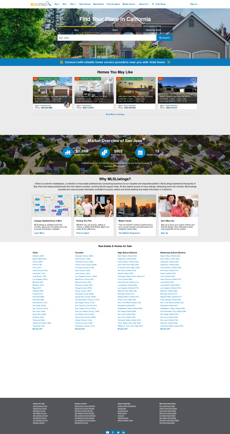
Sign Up (164, 233)
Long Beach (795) (39, 276)
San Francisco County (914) (86, 305)
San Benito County (40, 418)
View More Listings (115, 114)
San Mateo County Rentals (84, 413)
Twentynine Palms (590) (42, 323)
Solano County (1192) (83, 320)
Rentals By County (81, 423)
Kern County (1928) (82, 270)
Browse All (37, 328)
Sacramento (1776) (40, 302)
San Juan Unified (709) (126, 317)
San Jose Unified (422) (126, 314)
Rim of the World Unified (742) (129, 302)
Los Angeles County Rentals (85, 420)
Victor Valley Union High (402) (129, 323)
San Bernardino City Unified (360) (173, 311)
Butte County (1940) (83, 258)
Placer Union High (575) (127, 299)
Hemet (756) (37, 264)
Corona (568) (37, 261)
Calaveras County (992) (84, 261)
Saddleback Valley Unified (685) (130, 308)
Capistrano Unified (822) (127, 258)
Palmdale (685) (38, 296)
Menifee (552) (38, 282)
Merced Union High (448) (127, 291)
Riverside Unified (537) (126, 305)
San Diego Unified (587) (169, 314)
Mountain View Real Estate (169, 420)
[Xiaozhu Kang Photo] (67, 103)
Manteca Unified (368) (168, 291)
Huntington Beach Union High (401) (131, 276)
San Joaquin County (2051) (85, 308)
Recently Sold (153, 30)
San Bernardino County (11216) (87, 299)
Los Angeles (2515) (40, 279)
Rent (72, 4)
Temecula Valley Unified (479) (129, 320)
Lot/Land (121, 415)
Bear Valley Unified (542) (127, 256)
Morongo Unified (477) (126, 293)
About (143, 4)
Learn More (39, 233)
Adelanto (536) (38, 256)
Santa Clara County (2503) (85, 317)
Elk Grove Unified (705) (127, 270)
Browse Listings (38, 423)
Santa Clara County (40, 406)
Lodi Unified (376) (167, 282)
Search (166, 37)
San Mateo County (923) (84, 314)
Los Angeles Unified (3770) (128, 288)
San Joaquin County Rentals (85, 415)
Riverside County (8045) (84, 293)
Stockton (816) (38, 317)
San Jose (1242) (39, 311)
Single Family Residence (127, 406)
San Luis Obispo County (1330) (87, 311)
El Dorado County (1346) (84, 267)
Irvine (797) (37, 267)
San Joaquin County (40, 415)
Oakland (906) (38, 291)
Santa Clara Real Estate (168, 408)
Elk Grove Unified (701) (169, 270)
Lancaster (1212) (39, 273)
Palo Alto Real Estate (167, 423)
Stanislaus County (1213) (85, 326)
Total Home (160, 4)
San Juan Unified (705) (169, 320)
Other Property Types (125, 420)
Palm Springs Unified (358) (170, 299)
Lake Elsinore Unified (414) (128, 282)
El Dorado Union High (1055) (129, 267)
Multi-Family (122, 413)
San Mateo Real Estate (167, 418)
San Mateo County (39, 413)
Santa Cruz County (40, 408)
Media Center (129, 4)
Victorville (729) (39, 326)
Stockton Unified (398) (169, 323)
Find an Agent (82, 233)
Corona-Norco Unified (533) (128, 261)
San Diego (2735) (39, 305)
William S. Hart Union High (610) (130, 326)
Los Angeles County (40, 420)
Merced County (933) (83, 282)
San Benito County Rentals (84, 418)
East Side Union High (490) (128, 264)
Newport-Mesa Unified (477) (128, 296)
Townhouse (122, 408)
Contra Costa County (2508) (86, 264)
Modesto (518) (38, 285)
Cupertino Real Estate (167, 415)
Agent (113, 4)
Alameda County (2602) (84, 256)
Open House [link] (85, 4)
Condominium (123, 411)
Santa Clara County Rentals (85, 406)
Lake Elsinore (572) (40, 270)
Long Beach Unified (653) (127, 285)
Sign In (193, 4)
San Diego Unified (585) (127, 311)
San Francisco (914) (40, 308)
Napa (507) (37, 288)
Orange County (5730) (83, 288)
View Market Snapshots (129, 233)
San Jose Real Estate (167, 406)
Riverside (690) (38, 299)
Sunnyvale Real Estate (167, 411)
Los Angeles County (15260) (86, 276)
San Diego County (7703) (85, 302)
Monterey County (39, 411)
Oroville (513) (38, 293)
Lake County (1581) (82, 273)
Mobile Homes (123, 418)
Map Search (98, 4)
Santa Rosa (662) (39, 314)
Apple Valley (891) (40, 258)
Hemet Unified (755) (125, 273)
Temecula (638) (38, 320)
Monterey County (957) (84, 285)
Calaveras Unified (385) (169, 261)
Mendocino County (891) (84, 279)
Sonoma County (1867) (84, 323)
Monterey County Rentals (84, 411)
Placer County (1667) (83, 291)
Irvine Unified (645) (125, 279)
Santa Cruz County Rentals (84, 408)
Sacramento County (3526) (85, 296)
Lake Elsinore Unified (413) (170, 279)
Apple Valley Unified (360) (170, 256)
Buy (56, 4)
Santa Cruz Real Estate (167, 413)
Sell (64, 4)
